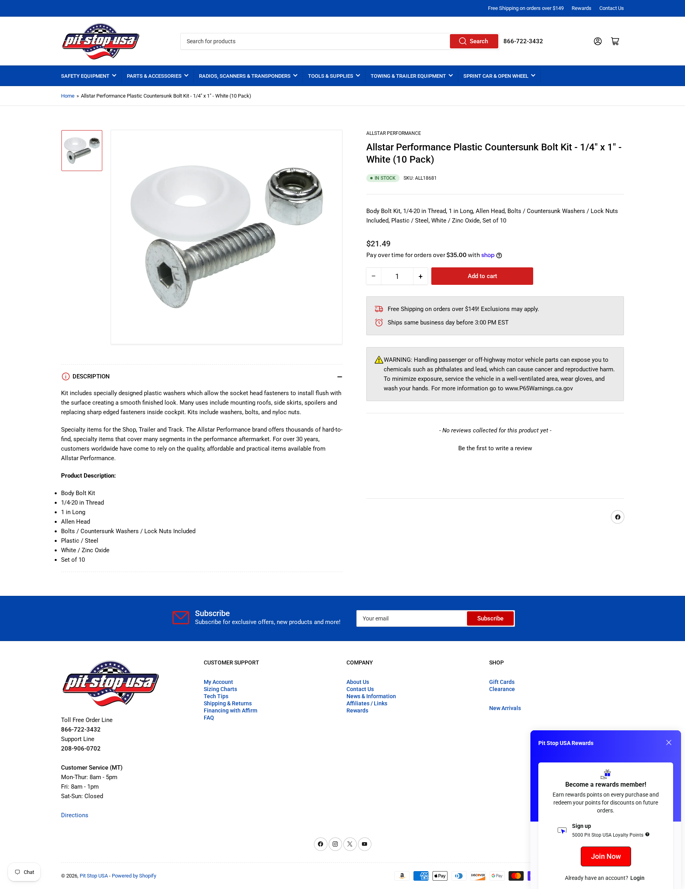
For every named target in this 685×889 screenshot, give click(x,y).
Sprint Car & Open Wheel (495, 76)
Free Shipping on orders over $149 (526, 8)
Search (479, 41)
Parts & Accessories (154, 76)
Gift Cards (502, 682)
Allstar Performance (393, 133)
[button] (495, 448)
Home (68, 96)
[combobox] (339, 41)
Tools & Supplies (330, 76)
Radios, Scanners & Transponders (245, 76)
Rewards (581, 8)
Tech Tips (216, 696)
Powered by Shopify (134, 876)
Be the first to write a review (495, 448)
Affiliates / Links (366, 703)
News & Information (371, 696)
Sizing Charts (220, 689)
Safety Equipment (85, 76)
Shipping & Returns (228, 703)
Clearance (502, 689)
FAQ (209, 717)
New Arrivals (505, 708)
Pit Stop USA (94, 876)
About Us (357, 682)
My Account (218, 682)
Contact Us (611, 8)
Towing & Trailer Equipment (408, 76)
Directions (74, 815)
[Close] (668, 742)
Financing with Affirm (230, 710)
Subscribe (490, 618)
